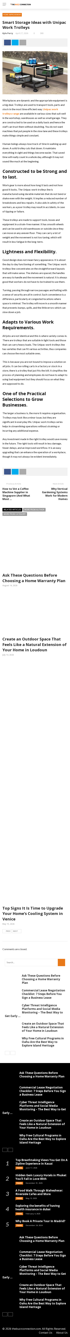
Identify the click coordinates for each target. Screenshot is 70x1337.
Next (15, 931)
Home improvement (12, 14)
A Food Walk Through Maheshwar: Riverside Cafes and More (39, 1192)
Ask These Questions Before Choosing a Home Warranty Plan (33, 577)
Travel (19, 1168)
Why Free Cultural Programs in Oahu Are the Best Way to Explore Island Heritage (43, 1041)
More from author (34, 509)
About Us (62, 1332)
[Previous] (7, 1053)
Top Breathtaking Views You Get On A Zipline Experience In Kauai (41, 1161)
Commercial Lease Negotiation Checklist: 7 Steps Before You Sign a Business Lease (43, 993)
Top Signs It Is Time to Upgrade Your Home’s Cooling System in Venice (32, 913)
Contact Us (45, 1332)
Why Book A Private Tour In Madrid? (40, 1221)
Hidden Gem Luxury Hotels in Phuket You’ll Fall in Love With (40, 1177)
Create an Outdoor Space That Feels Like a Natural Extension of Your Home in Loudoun (34, 644)
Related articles (12, 509)
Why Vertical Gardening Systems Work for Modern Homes (55, 494)
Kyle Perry (7, 33)
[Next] (12, 1053)
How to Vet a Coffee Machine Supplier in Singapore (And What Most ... (16, 494)
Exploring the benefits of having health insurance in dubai (37, 1207)
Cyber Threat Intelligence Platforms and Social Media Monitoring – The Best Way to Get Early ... (34, 1010)
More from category (15, 514)
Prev (8, 931)
